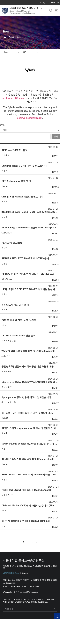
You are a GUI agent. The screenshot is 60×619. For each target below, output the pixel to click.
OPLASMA (6, 279)
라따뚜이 (5, 155)
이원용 (4, 309)
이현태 (4, 479)
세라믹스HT (7, 495)
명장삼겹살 (6, 387)
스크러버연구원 (8, 340)
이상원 (4, 201)
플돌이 (4, 217)
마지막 (36, 542)
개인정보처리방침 (11, 573)
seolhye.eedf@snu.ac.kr (14, 98)
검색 (56, 136)
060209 (4, 418)
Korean (52, 2)
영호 (3, 448)
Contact (25, 573)
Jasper (4, 186)
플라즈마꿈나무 (8, 402)
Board (11, 37)
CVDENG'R (6, 232)
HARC (4, 510)
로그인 (42, 3)
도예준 (4, 433)
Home (5, 37)
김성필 (4, 263)
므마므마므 (6, 371)
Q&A (19, 37)
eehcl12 (5, 356)
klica (3, 325)
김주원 (4, 170)
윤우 (3, 526)
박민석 (4, 294)
